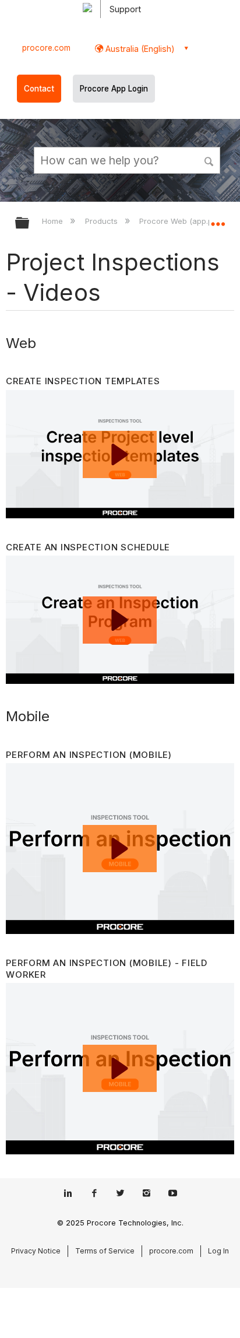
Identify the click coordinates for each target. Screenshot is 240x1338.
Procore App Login (114, 88)
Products (102, 221)
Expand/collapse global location (218, 219)
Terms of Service (105, 1250)
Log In (218, 1250)
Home (53, 221)
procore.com (46, 47)
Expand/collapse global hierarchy (29, 223)
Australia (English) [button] (139, 49)
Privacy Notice (36, 1250)
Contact (39, 88)
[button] (210, 160)
